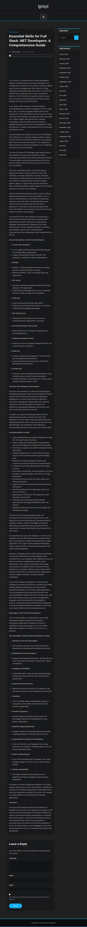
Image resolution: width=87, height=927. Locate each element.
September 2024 (65, 82)
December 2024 (65, 68)
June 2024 (62, 95)
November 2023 (65, 127)
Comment (12, 858)
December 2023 (65, 123)
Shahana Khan (14, 52)
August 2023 (63, 141)
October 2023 (64, 132)
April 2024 (63, 105)
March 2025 (63, 54)
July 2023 (62, 146)
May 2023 (62, 155)
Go (76, 38)
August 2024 (63, 86)
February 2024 (64, 114)
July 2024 (62, 91)
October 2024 (64, 77)
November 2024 (65, 73)
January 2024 (64, 118)
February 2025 (64, 59)
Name (12, 876)
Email (11, 885)
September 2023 (65, 137)
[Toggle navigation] (43, 17)
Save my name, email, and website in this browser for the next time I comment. (29, 898)
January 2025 (64, 63)
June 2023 (62, 150)
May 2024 (62, 100)
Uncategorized (13, 32)
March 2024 (63, 109)
